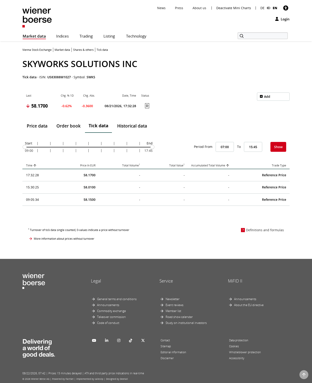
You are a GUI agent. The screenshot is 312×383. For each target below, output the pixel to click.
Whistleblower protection (245, 352)
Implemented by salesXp (89, 378)
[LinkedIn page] (106, 340)
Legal (96, 281)
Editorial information (173, 352)
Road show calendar (179, 317)
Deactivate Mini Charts (233, 8)
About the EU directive (249, 305)
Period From (203, 146)
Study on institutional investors (186, 323)
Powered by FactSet (63, 378)
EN (275, 8)
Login (285, 19)
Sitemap (166, 346)
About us (199, 8)
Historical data (132, 126)
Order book (68, 126)
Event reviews (174, 305)
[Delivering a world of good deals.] (38, 347)
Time (29, 165)
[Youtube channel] (94, 340)
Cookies (234, 346)
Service (166, 281)
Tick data (98, 126)
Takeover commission (111, 317)
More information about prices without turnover (64, 239)
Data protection (238, 340)
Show (278, 147)
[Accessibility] (286, 8)
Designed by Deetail (117, 378)
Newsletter (173, 299)
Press (179, 8)
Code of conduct (108, 323)
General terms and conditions (117, 299)
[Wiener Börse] (37, 17)
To (239, 146)
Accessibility (236, 358)
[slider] (25, 147)
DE (262, 8)
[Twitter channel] (143, 340)
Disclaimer (167, 358)
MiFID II (235, 281)
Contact (165, 340)
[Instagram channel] (118, 340)
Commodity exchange (111, 311)
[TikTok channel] (130, 340)
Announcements (108, 305)
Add (267, 96)
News (161, 8)
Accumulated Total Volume (208, 165)
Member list (173, 311)
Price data (37, 126)
